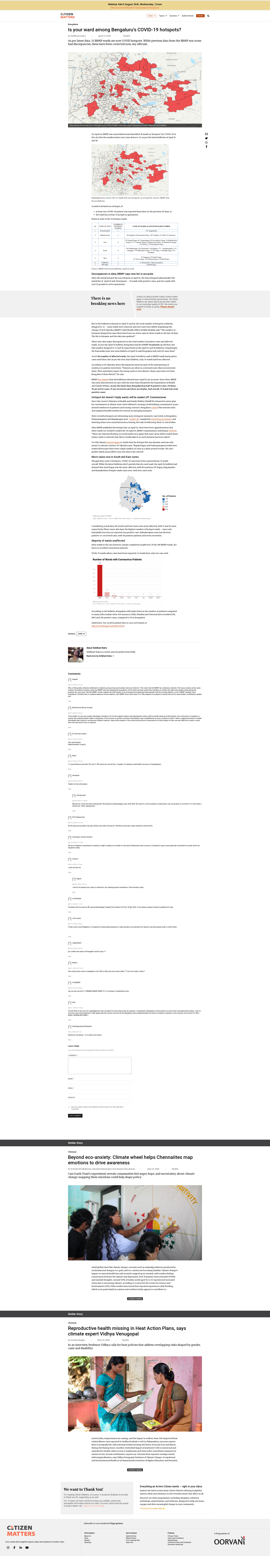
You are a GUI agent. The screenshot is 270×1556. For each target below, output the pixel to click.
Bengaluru (73, 24)
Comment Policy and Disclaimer (179, 1542)
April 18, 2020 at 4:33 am (75, 713)
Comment (73, 1055)
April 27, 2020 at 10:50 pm (75, 1008)
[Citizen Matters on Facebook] (14, 1547)
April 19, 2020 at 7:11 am (75, 904)
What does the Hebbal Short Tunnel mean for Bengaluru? (135, 8)
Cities (150, 16)
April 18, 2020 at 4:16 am (75, 685)
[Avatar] (75, 654)
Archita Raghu (78, 1340)
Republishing (172, 1540)
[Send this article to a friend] (206, 134)
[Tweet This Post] (206, 138)
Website (71, 1098)
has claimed (103, 379)
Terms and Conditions (176, 1538)
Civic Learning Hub (133, 1540)
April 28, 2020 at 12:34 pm (79, 800)
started (154, 407)
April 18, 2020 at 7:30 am (75, 761)
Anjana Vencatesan (125, 1169)
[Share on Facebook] (206, 146)
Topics (162, 16)
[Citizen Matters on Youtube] (27, 1547)
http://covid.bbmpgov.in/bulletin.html (107, 626)
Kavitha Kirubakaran (81, 1169)
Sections (173, 16)
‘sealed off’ (134, 419)
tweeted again (113, 442)
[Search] (208, 16)
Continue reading (135, 1299)
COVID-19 (81, 634)
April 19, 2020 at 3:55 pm (75, 924)
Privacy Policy (173, 1536)
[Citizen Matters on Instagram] (8, 1547)
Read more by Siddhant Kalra (99, 656)
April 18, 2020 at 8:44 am (75, 781)
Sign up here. (117, 1523)
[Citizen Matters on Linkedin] (21, 1547)
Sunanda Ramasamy (102, 1169)
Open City (129, 1542)
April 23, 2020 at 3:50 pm (75, 988)
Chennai (72, 1152)
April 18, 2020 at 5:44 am (75, 739)
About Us (87, 1536)
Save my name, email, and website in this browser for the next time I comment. (97, 1108)
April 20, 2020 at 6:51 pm (79, 884)
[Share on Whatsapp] (206, 142)
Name (71, 1079)
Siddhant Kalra (78, 36)
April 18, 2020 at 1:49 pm (75, 864)
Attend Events (131, 1538)
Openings (87, 1542)
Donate (200, 16)
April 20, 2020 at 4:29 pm (75, 948)
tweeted (172, 431)
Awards (87, 1540)
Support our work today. (94, 1506)
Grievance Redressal (175, 1544)
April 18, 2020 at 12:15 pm (75, 842)
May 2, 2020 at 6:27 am (75, 1032)
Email (71, 1088)
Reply (69, 701)
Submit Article (188, 16)
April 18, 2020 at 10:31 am (75, 822)
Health (126, 36)
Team (86, 1538)
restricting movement (161, 419)
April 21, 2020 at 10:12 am (75, 968)
